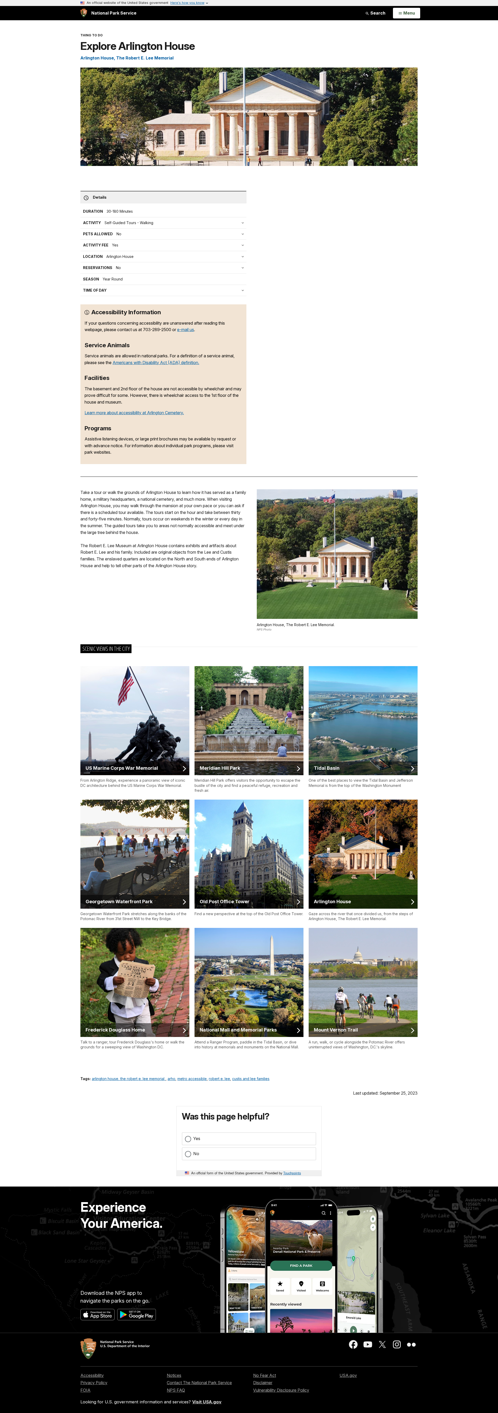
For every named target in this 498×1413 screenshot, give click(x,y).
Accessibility (92, 1375)
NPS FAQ (176, 1390)
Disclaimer (262, 1382)
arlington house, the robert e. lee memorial (128, 1078)
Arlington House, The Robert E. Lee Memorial (127, 58)
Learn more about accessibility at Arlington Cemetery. (134, 412)
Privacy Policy (93, 1382)
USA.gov (348, 1375)
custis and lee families (250, 1078)
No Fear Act (264, 1375)
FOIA (85, 1390)
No (196, 1153)
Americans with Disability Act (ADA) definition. (156, 362)
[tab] (164, 245)
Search (377, 13)
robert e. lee (219, 1078)
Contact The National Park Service (199, 1382)
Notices (174, 1375)
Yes (196, 1138)
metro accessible (192, 1078)
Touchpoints (292, 1172)
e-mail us (185, 329)
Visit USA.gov (207, 1401)
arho (171, 1078)
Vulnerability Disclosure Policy (281, 1390)
